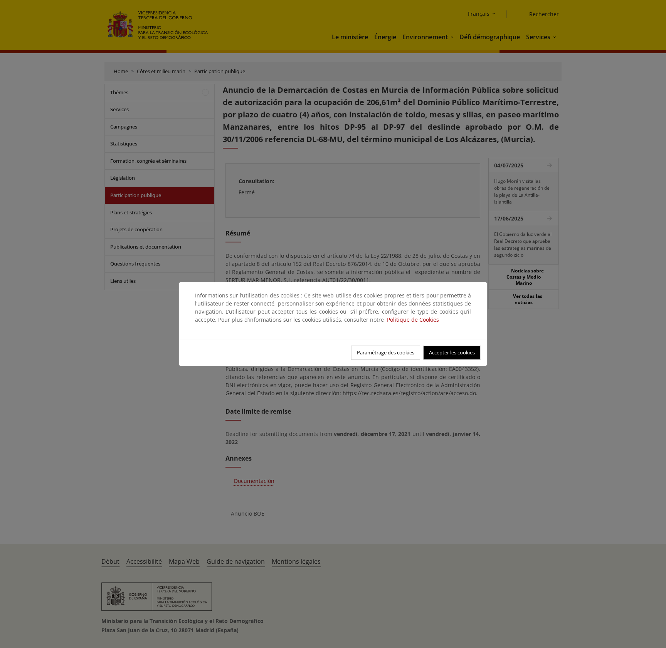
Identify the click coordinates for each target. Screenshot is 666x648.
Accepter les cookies (452, 352)
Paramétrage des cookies (385, 352)
